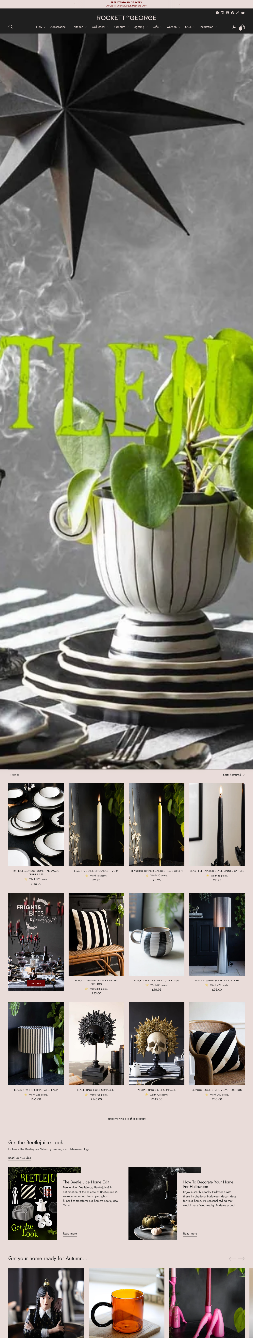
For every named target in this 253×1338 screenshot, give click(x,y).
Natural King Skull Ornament (157, 1090)
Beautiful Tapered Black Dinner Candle (217, 871)
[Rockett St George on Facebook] (217, 13)
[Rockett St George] (126, 18)
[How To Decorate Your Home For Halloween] (164, 1203)
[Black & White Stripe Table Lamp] (36, 1043)
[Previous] (74, 4)
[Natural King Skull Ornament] (156, 1043)
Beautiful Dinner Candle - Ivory (96, 871)
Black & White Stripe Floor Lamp (216, 980)
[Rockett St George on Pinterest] (232, 13)
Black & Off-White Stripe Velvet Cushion (96, 982)
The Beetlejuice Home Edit (86, 1182)
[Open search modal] (10, 27)
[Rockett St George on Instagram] (222, 13)
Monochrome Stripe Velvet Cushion (217, 1090)
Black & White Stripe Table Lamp (36, 1090)
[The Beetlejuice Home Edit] (44, 1203)
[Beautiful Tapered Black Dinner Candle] (217, 824)
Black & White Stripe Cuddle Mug (156, 980)
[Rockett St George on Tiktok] (238, 13)
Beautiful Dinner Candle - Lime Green (157, 871)
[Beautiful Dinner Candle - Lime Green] (156, 824)
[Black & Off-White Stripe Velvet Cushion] (96, 934)
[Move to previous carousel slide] (232, 1259)
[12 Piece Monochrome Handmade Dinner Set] (36, 824)
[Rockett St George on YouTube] (243, 13)
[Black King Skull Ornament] (96, 1043)
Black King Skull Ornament (96, 1090)
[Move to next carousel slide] (241, 1258)
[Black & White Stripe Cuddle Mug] (156, 934)
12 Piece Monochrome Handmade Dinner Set (36, 872)
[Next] (179, 4)
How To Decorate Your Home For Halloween (208, 1184)
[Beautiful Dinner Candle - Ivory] (96, 824)
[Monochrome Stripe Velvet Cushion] (217, 1043)
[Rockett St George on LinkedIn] (227, 13)
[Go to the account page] (234, 27)
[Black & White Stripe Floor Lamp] (217, 934)
